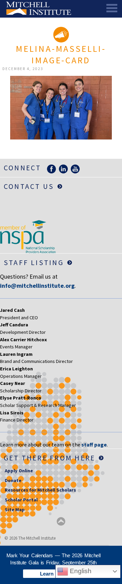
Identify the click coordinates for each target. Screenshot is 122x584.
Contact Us (29, 186)
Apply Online (19, 471)
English (80, 571)
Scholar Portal (21, 500)
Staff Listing (34, 262)
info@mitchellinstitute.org (37, 285)
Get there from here (50, 457)
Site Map (15, 509)
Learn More (53, 574)
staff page (94, 444)
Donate (13, 480)
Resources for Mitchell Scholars (40, 490)
